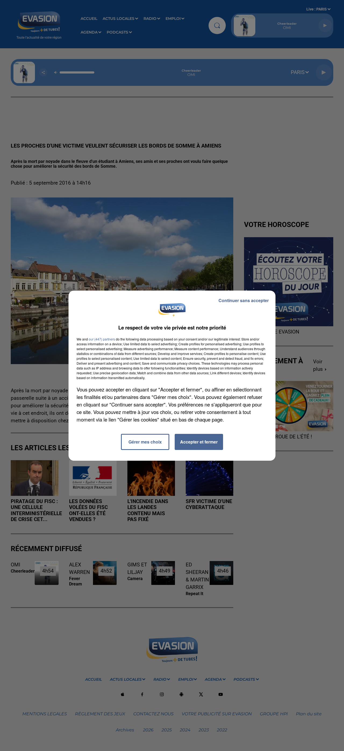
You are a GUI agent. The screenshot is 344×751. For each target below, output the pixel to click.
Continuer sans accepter (243, 300)
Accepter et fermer (199, 442)
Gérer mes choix (145, 442)
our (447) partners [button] (102, 339)
